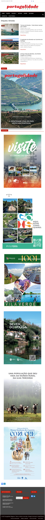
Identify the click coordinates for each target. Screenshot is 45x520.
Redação (22, 28)
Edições (8, 13)
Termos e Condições (24, 518)
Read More (23, 35)
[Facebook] (31, 1)
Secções (14, 13)
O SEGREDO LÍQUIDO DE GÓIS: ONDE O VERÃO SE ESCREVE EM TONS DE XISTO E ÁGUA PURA (8, 500)
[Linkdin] (33, 1)
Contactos (4, 16)
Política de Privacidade (15, 518)
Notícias (20, 13)
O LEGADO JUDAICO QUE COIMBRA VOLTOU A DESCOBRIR (8, 507)
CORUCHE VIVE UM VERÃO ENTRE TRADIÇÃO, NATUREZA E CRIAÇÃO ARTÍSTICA (8, 504)
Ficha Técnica (12, 16)
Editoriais (31, 13)
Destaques (11, 54)
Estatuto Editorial (33, 518)
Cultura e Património (5, 54)
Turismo (3, 25)
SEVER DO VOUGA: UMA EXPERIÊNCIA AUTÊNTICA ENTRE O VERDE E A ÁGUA (8, 496)
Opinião (25, 13)
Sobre (3, 13)
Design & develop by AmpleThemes (36, 516)
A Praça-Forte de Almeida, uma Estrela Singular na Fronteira (30, 54)
